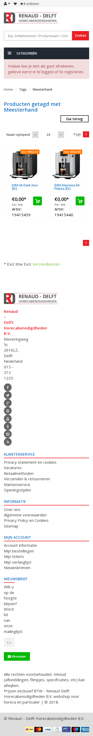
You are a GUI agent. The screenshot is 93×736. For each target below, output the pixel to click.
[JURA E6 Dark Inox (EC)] (25, 165)
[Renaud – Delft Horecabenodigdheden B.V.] (9, 20)
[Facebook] (8, 387)
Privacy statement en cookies (30, 462)
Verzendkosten (46, 264)
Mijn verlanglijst (18, 562)
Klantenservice (17, 484)
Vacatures (13, 467)
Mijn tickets (14, 556)
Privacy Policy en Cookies (26, 520)
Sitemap (11, 526)
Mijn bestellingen (19, 550)
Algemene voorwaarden (25, 514)
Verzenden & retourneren (27, 478)
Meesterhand (42, 89)
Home (8, 89)
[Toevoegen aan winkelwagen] (37, 201)
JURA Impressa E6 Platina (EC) (67, 187)
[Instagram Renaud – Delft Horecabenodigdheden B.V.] (8, 434)
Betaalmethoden (19, 473)
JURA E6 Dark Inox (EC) (25, 187)
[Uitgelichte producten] (8, 442)
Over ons (12, 509)
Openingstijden (17, 489)
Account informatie (20, 545)
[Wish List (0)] (15, 4)
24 (48, 134)
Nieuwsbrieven (17, 567)
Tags (23, 89)
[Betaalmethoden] (29, 729)
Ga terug (74, 118)
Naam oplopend (18, 134)
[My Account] (7, 3)
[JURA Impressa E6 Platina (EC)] (68, 165)
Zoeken (80, 35)
